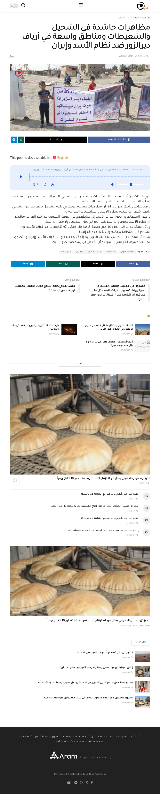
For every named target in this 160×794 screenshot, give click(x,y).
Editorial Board (143, 626)
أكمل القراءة (139, 641)
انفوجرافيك (81, 737)
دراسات (110, 737)
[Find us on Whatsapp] (81, 783)
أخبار (137, 18)
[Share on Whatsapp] (21, 140)
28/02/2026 (126, 334)
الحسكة (16, 612)
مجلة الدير (61, 741)
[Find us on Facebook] (92, 783)
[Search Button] (23, 6)
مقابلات (122, 737)
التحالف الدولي (127, 252)
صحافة (25, 737)
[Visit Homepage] (142, 6)
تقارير (55, 737)
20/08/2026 (126, 673)
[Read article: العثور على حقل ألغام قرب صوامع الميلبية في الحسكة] (142, 656)
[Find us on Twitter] (86, 783)
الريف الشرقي (125, 18)
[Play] (21, 177)
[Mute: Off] (112, 184)
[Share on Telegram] (14, 140)
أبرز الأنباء (135, 737)
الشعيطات (110, 252)
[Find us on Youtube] (68, 783)
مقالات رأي (96, 737)
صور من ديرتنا (95, 741)
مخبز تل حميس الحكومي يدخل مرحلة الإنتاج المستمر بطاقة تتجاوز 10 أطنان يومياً (103, 478)
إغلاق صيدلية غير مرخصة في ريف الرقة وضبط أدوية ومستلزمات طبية (101, 530)
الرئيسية (146, 18)
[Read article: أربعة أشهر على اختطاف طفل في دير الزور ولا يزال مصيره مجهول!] (142, 346)
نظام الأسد (66, 252)
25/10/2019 (143, 56)
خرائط (45, 737)
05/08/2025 (126, 351)
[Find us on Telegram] (75, 783)
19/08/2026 (126, 703)
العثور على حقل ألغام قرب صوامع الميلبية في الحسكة (110, 494)
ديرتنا (35, 737)
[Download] (52, 184)
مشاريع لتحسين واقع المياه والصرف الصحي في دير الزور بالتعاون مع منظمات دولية (88, 698)
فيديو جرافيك (77, 741)
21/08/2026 (125, 626)
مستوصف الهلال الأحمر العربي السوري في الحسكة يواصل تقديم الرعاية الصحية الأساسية (85, 683)
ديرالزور (80, 252)
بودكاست (66, 737)
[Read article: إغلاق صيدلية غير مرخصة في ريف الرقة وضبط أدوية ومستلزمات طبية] (142, 671)
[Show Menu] (81, 6)
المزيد (80, 364)
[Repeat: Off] (45, 184)
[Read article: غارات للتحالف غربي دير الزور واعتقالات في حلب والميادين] (69, 329)
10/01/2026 (53, 334)
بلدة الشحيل (94, 252)
